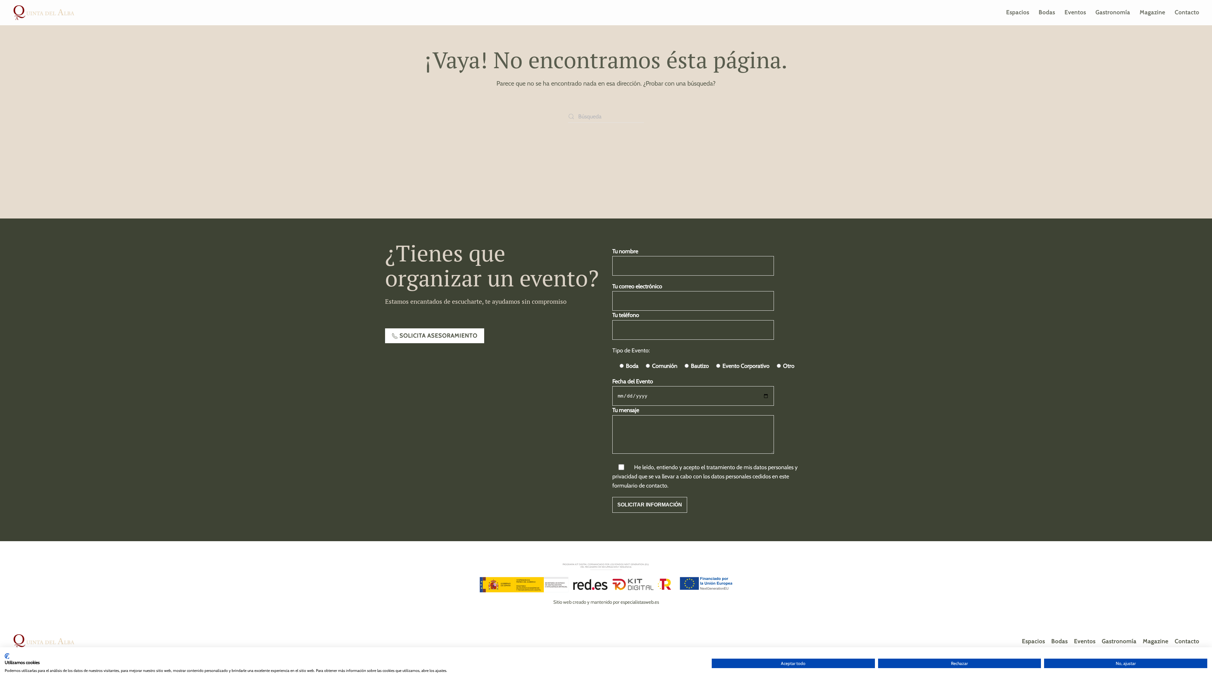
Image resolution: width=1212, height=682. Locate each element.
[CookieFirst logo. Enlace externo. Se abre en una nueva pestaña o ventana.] (7, 656)
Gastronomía (1113, 12)
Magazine (1152, 12)
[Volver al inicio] (44, 12)
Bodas (1047, 12)
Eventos (1075, 12)
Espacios (1017, 12)
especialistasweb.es (640, 602)
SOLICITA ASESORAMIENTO (439, 335)
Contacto (1187, 12)
